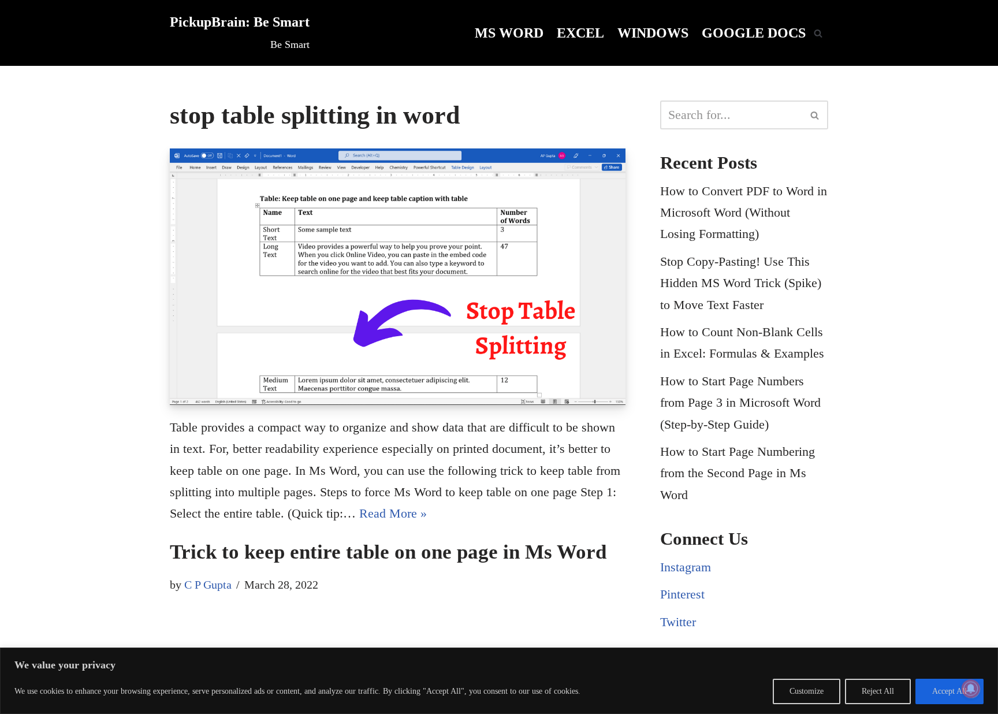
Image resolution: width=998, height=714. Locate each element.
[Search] (818, 33)
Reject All (878, 691)
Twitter (678, 622)
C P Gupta (208, 584)
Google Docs (754, 32)
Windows (652, 32)
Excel (580, 32)
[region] (499, 681)
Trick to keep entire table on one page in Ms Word (388, 552)
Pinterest (682, 594)
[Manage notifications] (971, 688)
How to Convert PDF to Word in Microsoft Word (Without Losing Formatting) (743, 212)
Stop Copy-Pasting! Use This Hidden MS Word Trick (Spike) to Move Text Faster (740, 283)
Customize (807, 691)
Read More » (393, 513)
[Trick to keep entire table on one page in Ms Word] (397, 276)
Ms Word (509, 32)
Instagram (685, 567)
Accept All (949, 691)
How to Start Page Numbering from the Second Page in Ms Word (737, 473)
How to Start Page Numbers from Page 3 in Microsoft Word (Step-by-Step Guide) (740, 403)
